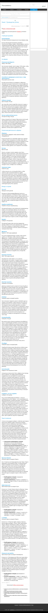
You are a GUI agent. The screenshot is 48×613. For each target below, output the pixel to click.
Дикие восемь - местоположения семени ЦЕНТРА (13, 592)
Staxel (7, 582)
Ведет (27, 26)
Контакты (16, 605)
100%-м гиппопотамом (18, 585)
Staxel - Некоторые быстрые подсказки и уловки (13, 591)
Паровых (19, 31)
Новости (11, 9)
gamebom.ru (12, 609)
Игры (34, 9)
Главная (4, 9)
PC (8, 582)
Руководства (19, 9)
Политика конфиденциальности (25, 605)
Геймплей (26, 9)
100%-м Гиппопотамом (15, 26)
